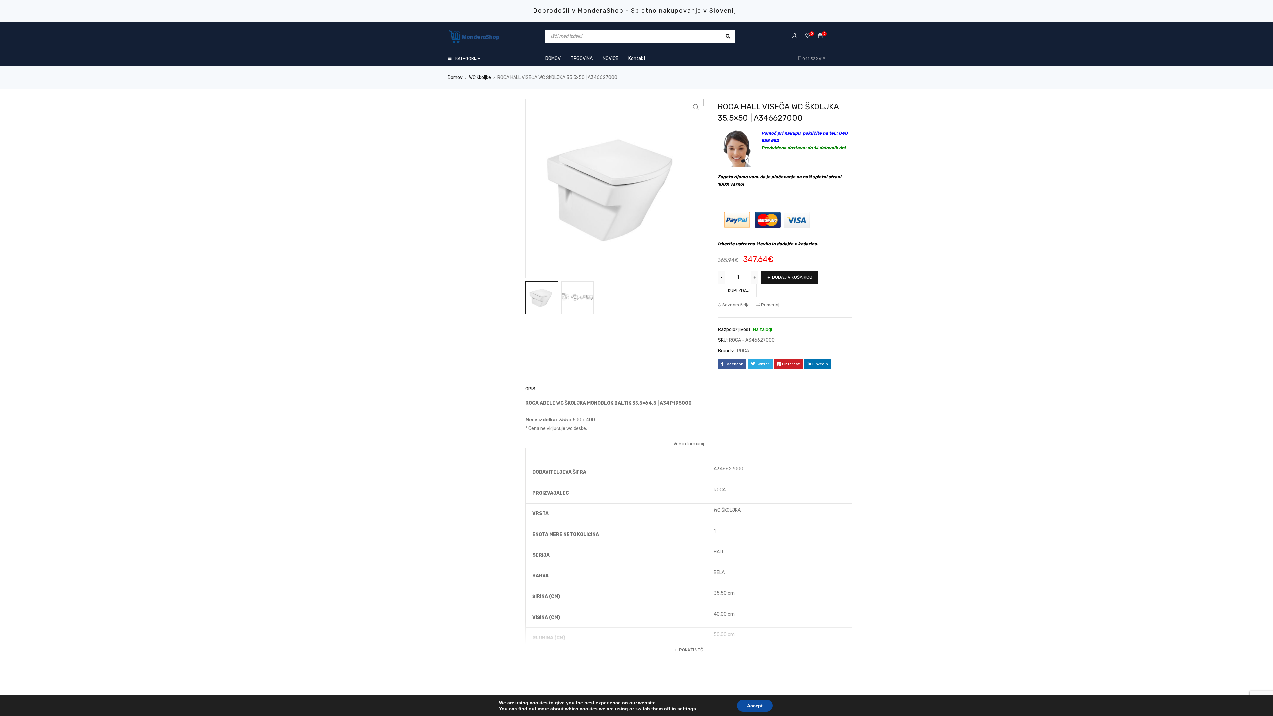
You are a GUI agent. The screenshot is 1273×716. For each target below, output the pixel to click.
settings (686, 708)
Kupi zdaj (739, 290)
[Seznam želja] (807, 36)
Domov (455, 77)
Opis (530, 389)
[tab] (526, 389)
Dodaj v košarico (792, 277)
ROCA (743, 351)
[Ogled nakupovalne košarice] (820, 36)
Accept (755, 705)
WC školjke (480, 77)
